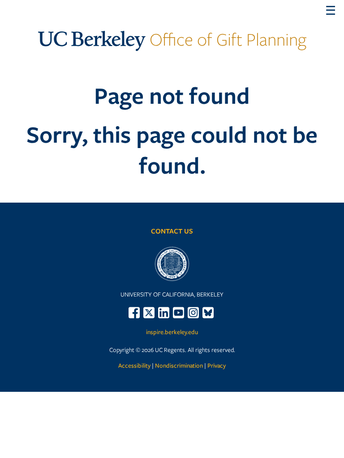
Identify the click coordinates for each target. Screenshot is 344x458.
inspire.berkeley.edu (172, 332)
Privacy (216, 365)
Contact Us (172, 230)
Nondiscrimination (179, 365)
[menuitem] (135, 312)
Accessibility (134, 365)
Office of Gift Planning (172, 39)
